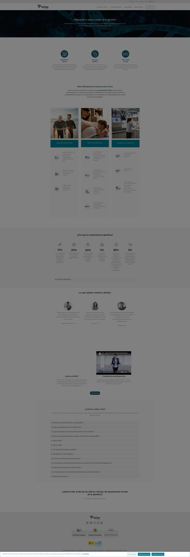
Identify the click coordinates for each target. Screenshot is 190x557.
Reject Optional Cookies (144, 554)
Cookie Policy (86, 554)
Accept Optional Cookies (158, 554)
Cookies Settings (132, 554)
